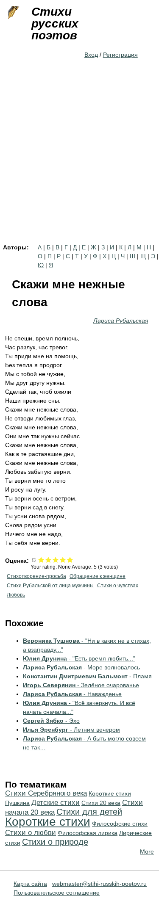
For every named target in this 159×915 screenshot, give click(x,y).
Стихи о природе (55, 841)
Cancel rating (34, 559)
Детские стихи (55, 803)
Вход (91, 54)
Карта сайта (30, 883)
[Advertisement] (79, 160)
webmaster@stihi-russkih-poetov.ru (99, 883)
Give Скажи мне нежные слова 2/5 (48, 559)
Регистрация (120, 54)
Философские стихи (120, 823)
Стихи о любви (30, 833)
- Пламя (87, 676)
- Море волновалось (81, 667)
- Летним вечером (71, 729)
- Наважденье (72, 694)
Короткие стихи (47, 821)
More (147, 851)
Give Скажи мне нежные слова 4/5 (63, 559)
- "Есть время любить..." (79, 658)
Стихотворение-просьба (36, 576)
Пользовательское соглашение (57, 892)
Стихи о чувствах (117, 586)
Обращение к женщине (98, 576)
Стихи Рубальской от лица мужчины (50, 586)
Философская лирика (87, 832)
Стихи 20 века (100, 802)
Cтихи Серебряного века (46, 793)
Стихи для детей (89, 811)
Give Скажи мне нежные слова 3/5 (55, 559)
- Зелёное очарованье (81, 685)
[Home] (13, 12)
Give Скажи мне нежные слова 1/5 (41, 559)
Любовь (16, 595)
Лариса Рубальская (120, 320)
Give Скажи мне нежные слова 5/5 (70, 559)
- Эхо (51, 720)
